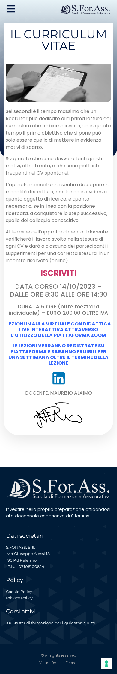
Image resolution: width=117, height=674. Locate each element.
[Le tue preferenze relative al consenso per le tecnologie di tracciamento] (106, 663)
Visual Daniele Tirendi (58, 662)
